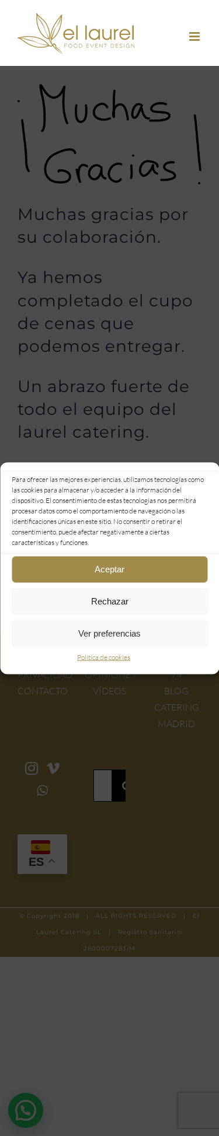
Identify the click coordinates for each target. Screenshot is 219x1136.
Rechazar (109, 601)
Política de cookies (103, 656)
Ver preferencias (109, 633)
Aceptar (109, 569)
